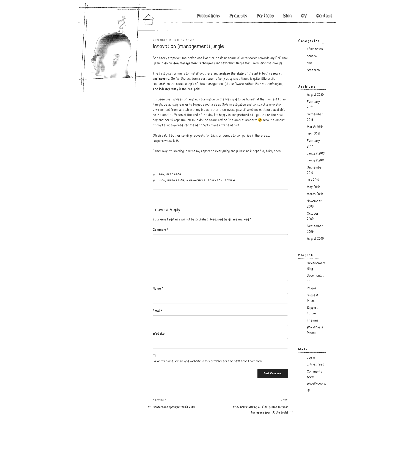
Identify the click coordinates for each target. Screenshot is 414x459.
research (174, 174)
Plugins (311, 288)
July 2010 (313, 180)
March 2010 (315, 194)
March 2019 (315, 127)
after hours (315, 49)
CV (304, 16)
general (312, 56)
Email (157, 311)
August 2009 (315, 238)
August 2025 (315, 95)
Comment (160, 230)
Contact (324, 16)
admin (190, 40)
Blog (287, 16)
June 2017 (313, 134)
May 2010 (313, 187)
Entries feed (316, 364)
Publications (208, 16)
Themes (312, 320)
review (230, 181)
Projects (238, 16)
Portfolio (265, 16)
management (196, 181)
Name (158, 288)
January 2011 (315, 160)
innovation (176, 181)
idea (162, 181)
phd (162, 174)
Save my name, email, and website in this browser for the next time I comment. (208, 361)
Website (159, 334)
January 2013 (316, 153)
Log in (311, 357)
